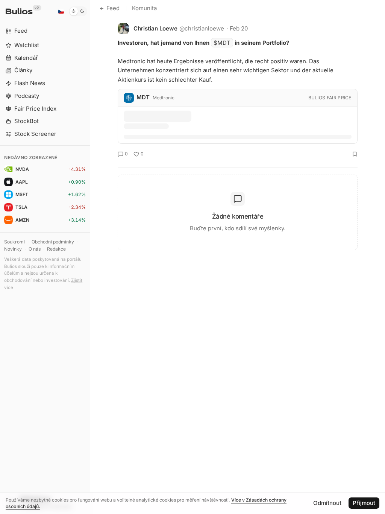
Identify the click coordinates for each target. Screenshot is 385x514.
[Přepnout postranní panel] (90, 257)
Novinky (13, 249)
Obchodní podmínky (53, 242)
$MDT (222, 42)
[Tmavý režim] (78, 11)
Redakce (56, 249)
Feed (113, 8)
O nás (35, 249)
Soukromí (14, 242)
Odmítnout (327, 502)
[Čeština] (61, 11)
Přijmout (364, 502)
